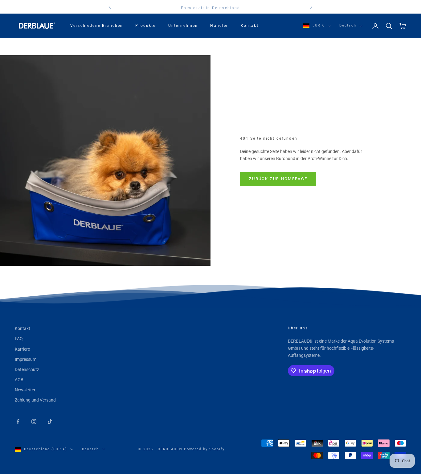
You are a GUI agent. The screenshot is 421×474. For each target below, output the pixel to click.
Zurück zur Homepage (278, 178)
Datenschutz (27, 369)
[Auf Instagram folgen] (34, 421)
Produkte (145, 25)
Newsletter (25, 389)
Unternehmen (183, 25)
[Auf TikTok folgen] (50, 421)
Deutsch (347, 25)
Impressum (25, 359)
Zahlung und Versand (35, 400)
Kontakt (250, 25)
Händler (219, 25)
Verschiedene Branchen (96, 25)
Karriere (22, 349)
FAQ (19, 338)
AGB (19, 379)
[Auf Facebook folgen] (18, 421)
